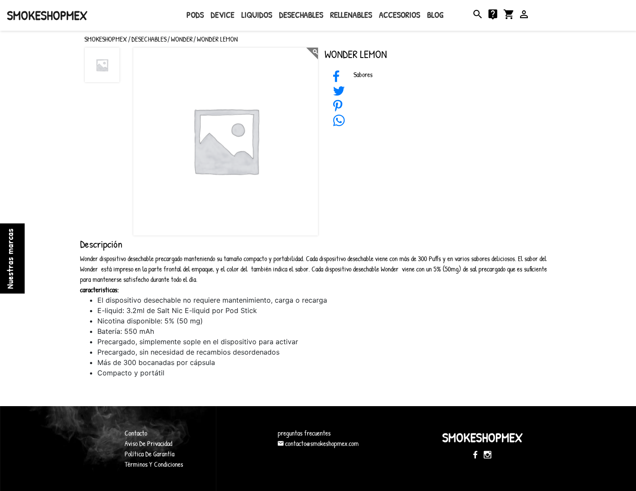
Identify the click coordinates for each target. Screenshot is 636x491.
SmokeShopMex (47, 15)
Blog (435, 14)
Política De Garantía (149, 454)
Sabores (363, 74)
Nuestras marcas (10, 258)
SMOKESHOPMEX (105, 39)
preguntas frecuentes (304, 433)
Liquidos (256, 14)
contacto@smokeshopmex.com (321, 443)
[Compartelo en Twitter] (339, 93)
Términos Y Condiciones (154, 464)
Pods (195, 14)
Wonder (182, 39)
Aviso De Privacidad (148, 443)
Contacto (136, 433)
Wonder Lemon (217, 39)
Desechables (301, 14)
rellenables (351, 14)
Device (222, 14)
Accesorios (399, 14)
